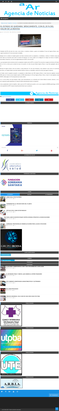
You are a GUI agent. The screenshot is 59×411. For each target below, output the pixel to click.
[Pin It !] (48, 99)
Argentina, (13, 32)
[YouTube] (52, 151)
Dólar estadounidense (7, 260)
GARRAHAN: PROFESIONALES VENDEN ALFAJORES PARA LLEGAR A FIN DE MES (26, 223)
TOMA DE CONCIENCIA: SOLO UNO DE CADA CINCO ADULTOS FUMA (23, 296)
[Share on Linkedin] (39, 99)
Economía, (18, 32)
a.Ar (2, 409)
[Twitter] (37, 151)
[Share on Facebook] (10, 99)
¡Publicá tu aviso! (5, 254)
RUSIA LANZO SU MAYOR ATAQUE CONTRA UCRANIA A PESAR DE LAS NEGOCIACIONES (28, 217)
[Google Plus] (22, 151)
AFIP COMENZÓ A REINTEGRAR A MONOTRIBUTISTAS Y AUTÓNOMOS (23, 281)
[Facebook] (7, 151)
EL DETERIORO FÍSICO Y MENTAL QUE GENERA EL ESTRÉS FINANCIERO (24, 274)
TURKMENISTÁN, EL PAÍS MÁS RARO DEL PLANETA (19, 203)
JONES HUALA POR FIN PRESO (14, 197)
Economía (15, 23)
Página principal (4, 23)
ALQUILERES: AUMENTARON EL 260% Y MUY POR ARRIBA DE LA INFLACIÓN (25, 266)
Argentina (10, 23)
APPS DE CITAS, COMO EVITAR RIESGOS (16, 210)
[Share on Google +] (29, 99)
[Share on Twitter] (20, 99)
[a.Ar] (29, 6)
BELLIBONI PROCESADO (12, 288)
